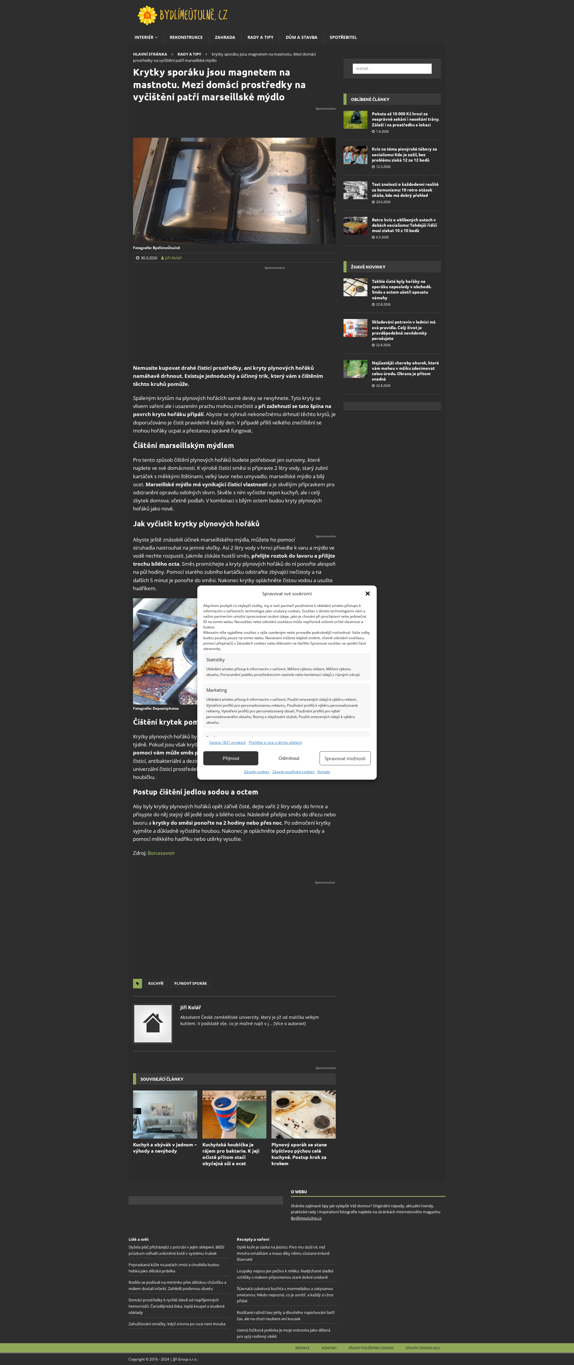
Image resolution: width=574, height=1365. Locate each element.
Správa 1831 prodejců (227, 742)
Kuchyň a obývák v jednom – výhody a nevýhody (165, 1147)
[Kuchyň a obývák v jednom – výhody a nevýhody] (165, 1115)
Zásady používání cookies (293, 771)
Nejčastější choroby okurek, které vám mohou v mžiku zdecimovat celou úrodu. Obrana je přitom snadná (405, 371)
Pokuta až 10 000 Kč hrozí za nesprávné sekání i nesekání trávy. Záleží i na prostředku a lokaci (405, 119)
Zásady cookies (256, 771)
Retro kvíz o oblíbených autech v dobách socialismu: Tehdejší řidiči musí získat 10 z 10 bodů (404, 225)
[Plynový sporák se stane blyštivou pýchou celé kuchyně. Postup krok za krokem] (303, 1115)
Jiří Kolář (190, 1007)
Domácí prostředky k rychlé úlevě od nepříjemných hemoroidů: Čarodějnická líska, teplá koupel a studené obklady (177, 1306)
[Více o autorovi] (289, 1023)
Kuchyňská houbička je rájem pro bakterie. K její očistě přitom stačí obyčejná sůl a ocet (230, 1153)
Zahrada (225, 37)
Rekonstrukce (186, 37)
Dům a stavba (301, 37)
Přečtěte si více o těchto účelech (275, 742)
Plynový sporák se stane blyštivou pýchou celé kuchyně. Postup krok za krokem (299, 1153)
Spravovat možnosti (345, 758)
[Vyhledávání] (392, 69)
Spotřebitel (343, 37)
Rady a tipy (261, 37)
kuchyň (156, 983)
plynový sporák (190, 983)
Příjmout (231, 758)
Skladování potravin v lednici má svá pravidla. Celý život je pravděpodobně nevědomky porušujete (404, 330)
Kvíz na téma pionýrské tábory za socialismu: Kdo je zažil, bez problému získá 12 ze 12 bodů (404, 154)
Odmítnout (289, 758)
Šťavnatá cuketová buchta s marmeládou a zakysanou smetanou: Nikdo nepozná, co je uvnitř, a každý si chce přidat (285, 1295)
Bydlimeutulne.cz (306, 1218)
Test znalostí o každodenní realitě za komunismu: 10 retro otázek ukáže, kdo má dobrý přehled (405, 189)
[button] (368, 593)
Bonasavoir (161, 852)
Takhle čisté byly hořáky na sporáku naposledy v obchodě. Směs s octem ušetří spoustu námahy (401, 289)
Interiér (144, 37)
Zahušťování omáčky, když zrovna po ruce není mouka (177, 1323)
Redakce (302, 1348)
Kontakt (323, 771)
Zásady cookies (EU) (422, 1348)
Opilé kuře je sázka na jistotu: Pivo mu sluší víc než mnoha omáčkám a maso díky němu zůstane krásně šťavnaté (283, 1253)
